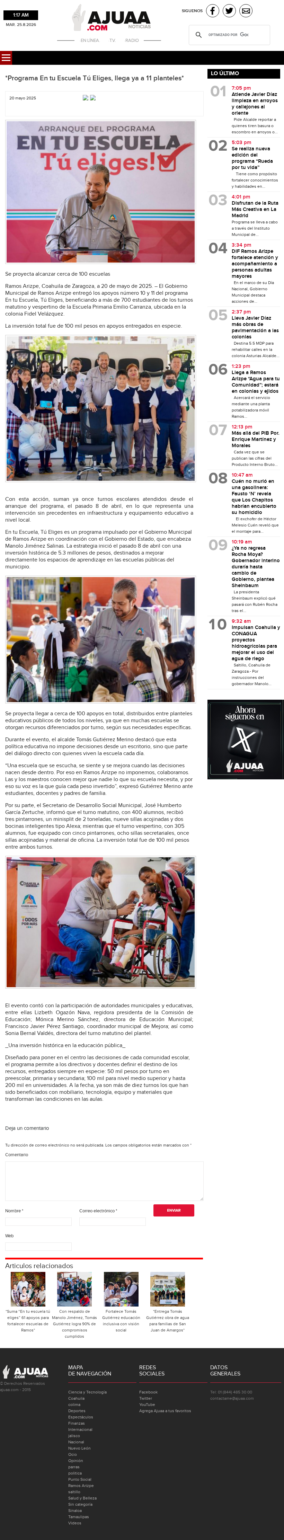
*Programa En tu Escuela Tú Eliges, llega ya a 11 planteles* (94, 78)
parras (74, 1466)
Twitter (145, 1398)
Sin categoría (80, 1504)
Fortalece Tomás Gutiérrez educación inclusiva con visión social (121, 1321)
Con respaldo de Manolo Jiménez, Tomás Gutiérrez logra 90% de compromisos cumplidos (74, 1324)
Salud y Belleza (82, 1498)
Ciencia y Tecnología (87, 1392)
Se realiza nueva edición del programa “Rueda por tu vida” (252, 158)
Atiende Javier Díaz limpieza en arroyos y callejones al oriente (255, 103)
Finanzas (76, 1423)
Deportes (77, 1410)
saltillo (74, 1491)
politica (75, 1473)
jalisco (74, 1435)
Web (9, 1236)
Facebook (148, 1392)
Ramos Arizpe (81, 1485)
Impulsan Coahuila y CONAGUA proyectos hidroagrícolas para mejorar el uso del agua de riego (256, 643)
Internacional (80, 1429)
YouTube (147, 1404)
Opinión (75, 1460)
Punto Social (79, 1479)
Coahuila (76, 1398)
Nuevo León (79, 1448)
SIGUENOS (192, 11)
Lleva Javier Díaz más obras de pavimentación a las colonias (255, 327)
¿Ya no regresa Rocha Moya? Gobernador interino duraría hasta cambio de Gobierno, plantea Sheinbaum (256, 567)
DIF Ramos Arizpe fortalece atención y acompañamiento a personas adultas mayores (255, 264)
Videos (74, 1523)
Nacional (76, 1442)
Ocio (72, 1454)
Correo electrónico (98, 1211)
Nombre (14, 1211)
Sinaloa (75, 1510)
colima (74, 1404)
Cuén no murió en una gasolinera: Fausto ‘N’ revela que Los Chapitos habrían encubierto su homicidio (254, 497)
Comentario (16, 1155)
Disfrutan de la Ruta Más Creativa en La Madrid (255, 209)
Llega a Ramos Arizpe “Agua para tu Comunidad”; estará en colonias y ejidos (256, 382)
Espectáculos (80, 1417)
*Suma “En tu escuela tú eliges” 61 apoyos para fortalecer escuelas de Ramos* (28, 1321)
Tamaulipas (78, 1516)
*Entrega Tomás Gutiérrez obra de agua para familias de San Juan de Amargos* (167, 1321)
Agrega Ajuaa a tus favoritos (165, 1410)
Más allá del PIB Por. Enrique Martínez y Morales (255, 439)
